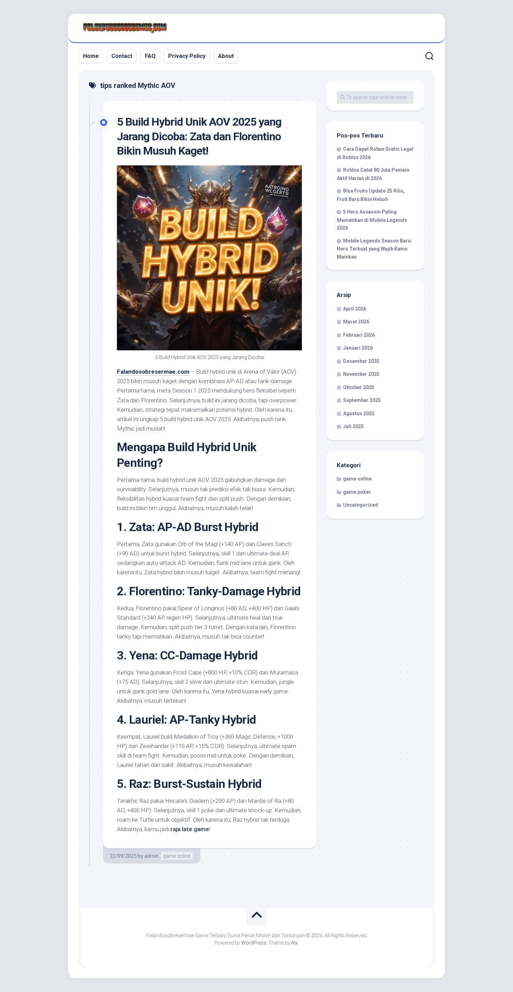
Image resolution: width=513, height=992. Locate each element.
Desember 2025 (361, 361)
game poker (357, 492)
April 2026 (354, 309)
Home (91, 56)
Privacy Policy (187, 56)
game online (176, 856)
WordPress (253, 943)
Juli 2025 (353, 426)
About (226, 56)
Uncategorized (360, 505)
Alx (294, 943)
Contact (121, 56)
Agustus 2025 (358, 413)
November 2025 (361, 374)
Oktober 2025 (358, 387)
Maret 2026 (356, 322)
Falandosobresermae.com (153, 371)
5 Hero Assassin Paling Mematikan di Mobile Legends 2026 (372, 220)
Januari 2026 (358, 348)
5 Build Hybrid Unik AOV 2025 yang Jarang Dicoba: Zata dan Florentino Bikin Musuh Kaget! (199, 136)
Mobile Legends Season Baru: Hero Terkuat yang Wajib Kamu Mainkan (374, 249)
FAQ (150, 56)
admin (151, 856)
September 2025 (362, 400)
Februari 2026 (359, 335)
